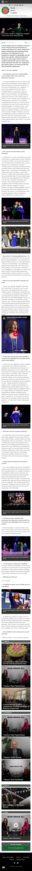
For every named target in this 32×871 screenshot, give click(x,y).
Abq (20, 5)
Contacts (18, 857)
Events (3, 42)
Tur (15, 5)
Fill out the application (16, 848)
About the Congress (8, 857)
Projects (11, 859)
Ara (22, 5)
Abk (17, 5)
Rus (10, 5)
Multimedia (26, 857)
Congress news (20, 859)
